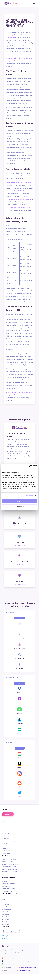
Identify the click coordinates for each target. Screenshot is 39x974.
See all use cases (19, 618)
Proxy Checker (6, 853)
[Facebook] (3, 931)
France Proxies (6, 907)
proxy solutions (22, 442)
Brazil (3, 899)
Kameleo (19, 713)
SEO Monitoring (19, 658)
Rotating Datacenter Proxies (10, 869)
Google (20, 757)
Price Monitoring (19, 638)
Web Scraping (19, 628)
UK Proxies (5, 922)
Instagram (19, 777)
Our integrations (19, 683)
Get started (7, 814)
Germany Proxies (6, 909)
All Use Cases (6, 838)
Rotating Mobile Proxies (8, 861)
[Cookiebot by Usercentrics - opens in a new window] (29, 466)
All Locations (5, 836)
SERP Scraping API (7, 886)
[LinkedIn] (15, 931)
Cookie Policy (25, 953)
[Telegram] (19, 931)
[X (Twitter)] (7, 931)
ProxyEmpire (15, 950)
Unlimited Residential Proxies (10, 864)
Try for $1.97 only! (19, 545)
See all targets (19, 748)
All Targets (5, 843)
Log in (3, 821)
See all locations (19, 526)
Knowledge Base (6, 848)
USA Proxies (5, 924)
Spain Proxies (5, 914)
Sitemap (4, 824)
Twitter (20, 796)
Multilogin (19, 693)
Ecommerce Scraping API (9, 883)
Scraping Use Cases (7, 891)
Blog (3, 846)
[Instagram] (11, 931)
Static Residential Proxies (9, 866)
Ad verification (20, 668)
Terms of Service (15, 953)
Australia (4, 897)
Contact (4, 819)
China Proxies (6, 904)
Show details (29, 496)
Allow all (19, 501)
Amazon (19, 767)
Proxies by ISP (6, 851)
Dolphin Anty (19, 703)
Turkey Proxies (6, 917)
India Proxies (5, 912)
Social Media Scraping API (9, 888)
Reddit (19, 787)
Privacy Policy (5, 953)
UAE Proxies (5, 919)
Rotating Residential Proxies (9, 859)
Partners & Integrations (8, 841)
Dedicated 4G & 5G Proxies (9, 871)
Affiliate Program (6, 833)
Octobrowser (19, 723)
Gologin (19, 734)
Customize (18, 506)
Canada (4, 902)
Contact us (19, 564)
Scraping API (5, 881)
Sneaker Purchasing (19, 648)
